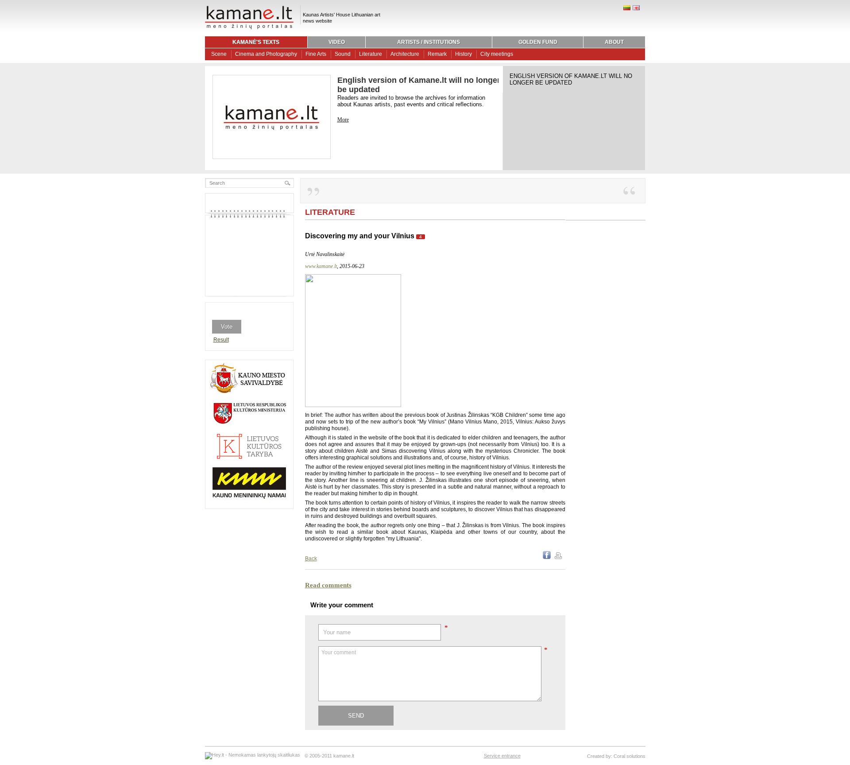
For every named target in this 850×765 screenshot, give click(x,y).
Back (311, 558)
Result (221, 340)
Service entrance (502, 755)
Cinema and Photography (266, 54)
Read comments (328, 585)
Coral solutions (629, 756)
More (343, 119)
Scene (219, 54)
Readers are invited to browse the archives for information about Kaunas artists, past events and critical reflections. (411, 101)
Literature (370, 54)
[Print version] (558, 557)
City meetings (496, 54)
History (463, 54)
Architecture (404, 54)
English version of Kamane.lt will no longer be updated (571, 79)
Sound (343, 54)
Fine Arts (315, 54)
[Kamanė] (249, 28)
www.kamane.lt (321, 266)
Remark (437, 54)
